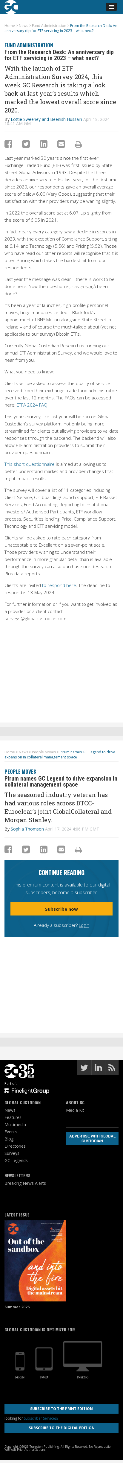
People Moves (20, 771)
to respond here (59, 585)
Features (12, 1117)
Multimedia (15, 1124)
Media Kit (75, 1110)
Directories (15, 1146)
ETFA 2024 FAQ (32, 405)
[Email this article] (61, 144)
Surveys (11, 1153)
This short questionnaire (29, 464)
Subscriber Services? (41, 1418)
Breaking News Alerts (25, 1183)
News (10, 1110)
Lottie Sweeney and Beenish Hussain (46, 119)
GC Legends (16, 1160)
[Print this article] (78, 144)
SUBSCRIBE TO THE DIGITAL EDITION (62, 1427)
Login (84, 925)
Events (10, 1131)
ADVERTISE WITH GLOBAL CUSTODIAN (92, 1138)
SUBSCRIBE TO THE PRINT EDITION (61, 1408)
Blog (8, 1139)
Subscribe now (61, 909)
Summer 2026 (17, 1307)
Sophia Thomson (27, 829)
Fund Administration (28, 45)
